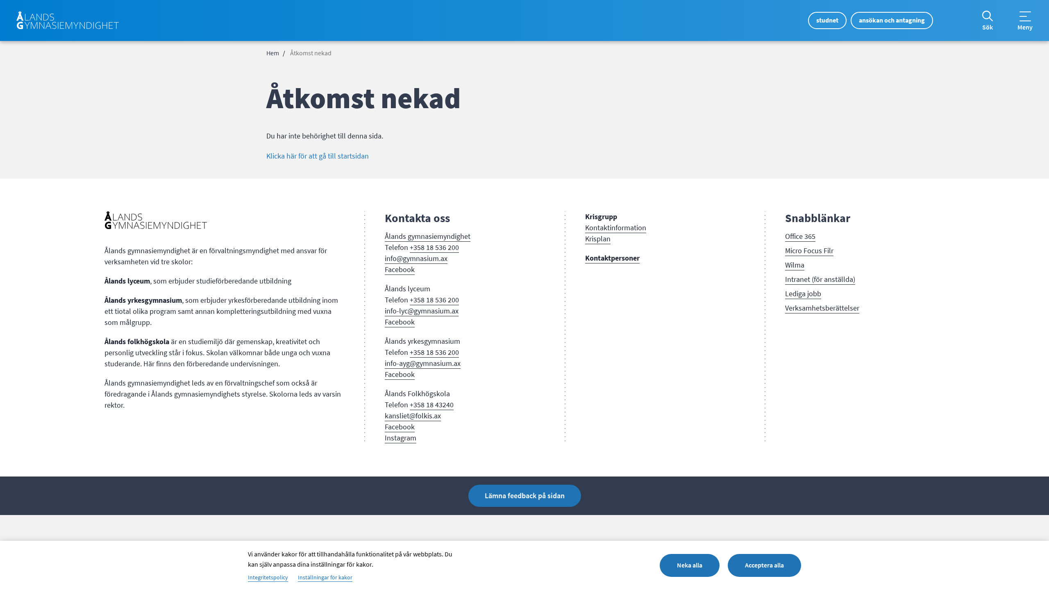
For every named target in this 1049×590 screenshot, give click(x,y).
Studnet (827, 20)
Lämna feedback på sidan (525, 496)
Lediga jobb (803, 294)
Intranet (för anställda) (820, 279)
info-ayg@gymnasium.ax (423, 363)
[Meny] (1025, 16)
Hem (272, 53)
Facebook (400, 270)
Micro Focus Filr (809, 251)
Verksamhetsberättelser (822, 308)
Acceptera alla (764, 565)
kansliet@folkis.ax (413, 416)
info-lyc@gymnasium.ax (422, 311)
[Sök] (987, 16)
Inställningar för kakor (325, 577)
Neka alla (689, 565)
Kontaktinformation (615, 228)
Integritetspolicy (268, 577)
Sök (987, 27)
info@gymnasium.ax (416, 258)
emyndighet (452, 236)
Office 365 (800, 236)
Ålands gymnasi (409, 236)
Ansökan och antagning (892, 20)
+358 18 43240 (432, 405)
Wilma (794, 265)
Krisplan (598, 239)
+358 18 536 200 (434, 247)
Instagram (400, 438)
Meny (1025, 27)
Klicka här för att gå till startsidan (317, 156)
